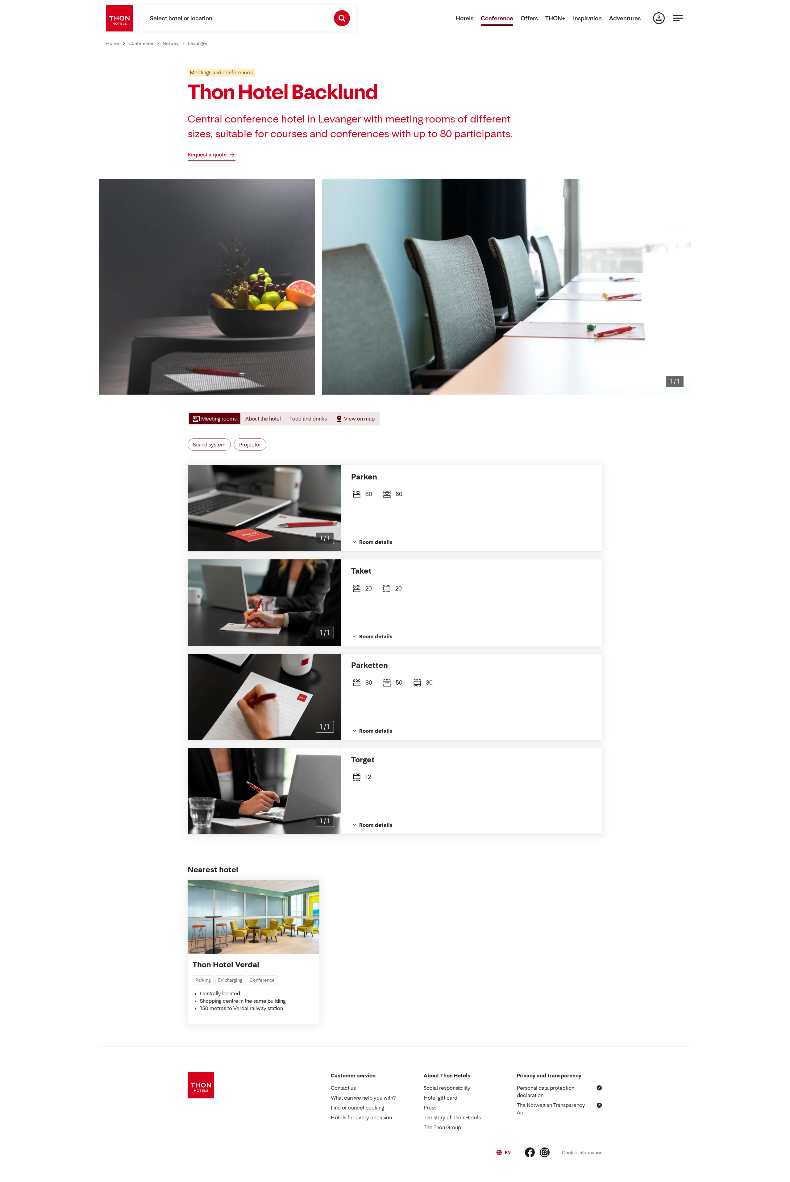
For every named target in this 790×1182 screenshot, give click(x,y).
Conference (497, 18)
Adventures (625, 18)
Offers (529, 18)
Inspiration (587, 18)
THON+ (555, 18)
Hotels (464, 18)
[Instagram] (545, 1152)
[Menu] (678, 18)
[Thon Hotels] (119, 18)
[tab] (214, 418)
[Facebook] (530, 1152)
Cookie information (582, 1152)
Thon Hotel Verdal (226, 964)
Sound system (209, 445)
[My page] (659, 18)
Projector (250, 445)
